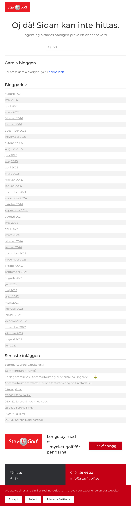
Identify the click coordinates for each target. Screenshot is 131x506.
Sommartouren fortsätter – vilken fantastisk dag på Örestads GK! (48, 383)
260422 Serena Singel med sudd (26, 401)
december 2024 (15, 192)
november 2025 (16, 136)
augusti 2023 (13, 278)
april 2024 (11, 229)
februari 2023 (14, 308)
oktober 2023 (14, 265)
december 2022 (16, 321)
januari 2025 (13, 185)
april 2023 (12, 296)
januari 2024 (13, 247)
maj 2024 (11, 222)
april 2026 (11, 106)
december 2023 (15, 253)
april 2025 (11, 167)
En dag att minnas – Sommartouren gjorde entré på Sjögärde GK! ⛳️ (51, 377)
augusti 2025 (14, 149)
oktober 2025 (14, 143)
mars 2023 (12, 302)
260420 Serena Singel (19, 407)
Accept (13, 499)
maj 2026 (11, 99)
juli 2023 (11, 284)
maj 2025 (11, 161)
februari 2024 (14, 241)
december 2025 (15, 130)
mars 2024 (12, 235)
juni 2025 (11, 155)
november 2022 (15, 327)
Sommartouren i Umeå (20, 370)
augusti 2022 (13, 339)
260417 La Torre (15, 413)
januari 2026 (13, 124)
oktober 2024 (14, 204)
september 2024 (16, 210)
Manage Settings (58, 499)
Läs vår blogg (105, 446)
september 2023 (16, 271)
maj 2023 (11, 290)
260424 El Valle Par (18, 395)
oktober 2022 (14, 333)
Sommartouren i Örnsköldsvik (25, 364)
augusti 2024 (13, 216)
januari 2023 (13, 314)
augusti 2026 (13, 93)
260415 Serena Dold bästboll (24, 419)
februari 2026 (14, 118)
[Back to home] (17, 7)
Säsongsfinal (13, 389)
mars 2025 (12, 173)
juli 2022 (11, 345)
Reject (32, 499)
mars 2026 (12, 112)
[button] (124, 7)
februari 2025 (14, 179)
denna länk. (56, 72)
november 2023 (16, 259)
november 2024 (16, 198)
